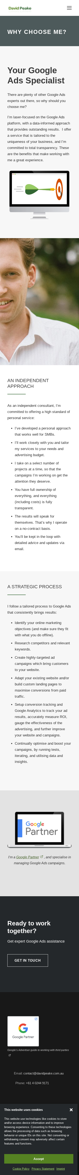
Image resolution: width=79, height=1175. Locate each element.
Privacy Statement (43, 1169)
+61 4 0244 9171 (37, 1065)
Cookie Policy (23, 1169)
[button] (71, 1114)
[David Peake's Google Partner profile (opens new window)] (23, 1018)
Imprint (59, 1169)
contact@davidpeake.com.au (43, 1055)
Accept (39, 1159)
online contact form (56, 1102)
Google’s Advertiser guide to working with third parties (37, 1037)
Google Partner (28, 845)
